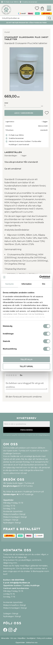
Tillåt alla (26, 359)
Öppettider (20, 642)
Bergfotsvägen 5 (11, 486)
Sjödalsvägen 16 (10, 494)
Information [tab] (27, 284)
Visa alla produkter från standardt (21, 162)
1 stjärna (7, 375)
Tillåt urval (26, 366)
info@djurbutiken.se (20, 583)
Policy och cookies (44, 638)
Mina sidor (5, 638)
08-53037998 (17, 580)
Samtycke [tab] (9, 284)
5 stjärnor (16, 375)
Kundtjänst (31, 638)
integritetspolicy (44, 435)
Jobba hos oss (31, 642)
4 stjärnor (13, 375)
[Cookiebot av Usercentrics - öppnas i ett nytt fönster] (39, 277)
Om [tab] (43, 284)
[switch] (46, 334)
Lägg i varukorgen (23, 113)
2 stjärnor (9, 375)
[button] (49, 7)
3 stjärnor (11, 375)
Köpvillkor (22, 638)
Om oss (13, 638)
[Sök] (49, 18)
